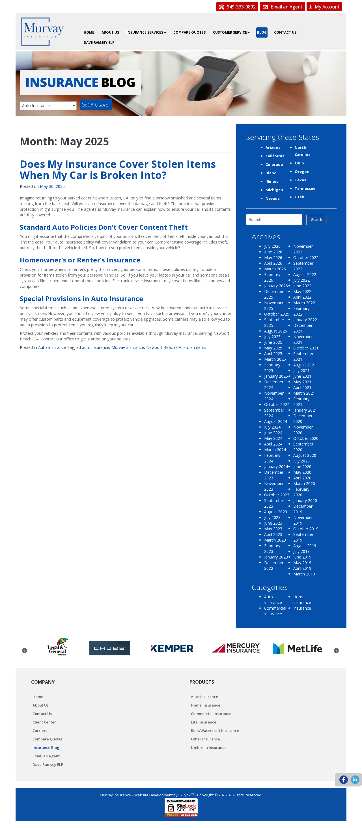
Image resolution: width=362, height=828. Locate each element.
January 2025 (276, 376)
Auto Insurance (52, 347)
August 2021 (304, 365)
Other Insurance (205, 739)
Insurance (302, 608)
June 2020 (302, 466)
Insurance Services (144, 32)
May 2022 (302, 291)
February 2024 (272, 458)
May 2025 (273, 348)
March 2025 (275, 359)
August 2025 (275, 331)
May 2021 (302, 381)
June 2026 (273, 252)
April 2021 (302, 387)
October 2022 (305, 257)
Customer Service (230, 32)
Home (89, 32)
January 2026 (276, 285)
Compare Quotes (189, 32)
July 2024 (272, 427)
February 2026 (272, 277)
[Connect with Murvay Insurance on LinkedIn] (355, 779)
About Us (110, 32)
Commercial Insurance (275, 610)
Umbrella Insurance (209, 747)
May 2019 (302, 562)
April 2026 (273, 263)
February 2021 (301, 401)
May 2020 (302, 472)
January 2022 (305, 319)
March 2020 (304, 483)
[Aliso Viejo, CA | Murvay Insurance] (42, 32)
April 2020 (302, 478)
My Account (326, 7)
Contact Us (285, 32)
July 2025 (272, 336)
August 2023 (275, 511)
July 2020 (301, 461)
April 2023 (273, 534)
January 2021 (305, 410)
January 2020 (305, 500)
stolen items (195, 347)
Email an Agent (286, 7)
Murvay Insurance (127, 347)
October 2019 (305, 528)
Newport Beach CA (163, 347)
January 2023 (276, 557)
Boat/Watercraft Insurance (215, 730)
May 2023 (273, 528)
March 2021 (304, 393)
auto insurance (95, 347)
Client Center (44, 722)
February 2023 (272, 548)
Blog (262, 32)
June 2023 (273, 523)
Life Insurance (203, 722)
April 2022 (302, 297)
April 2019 (302, 568)
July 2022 (301, 280)
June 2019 (302, 557)
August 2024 (275, 421)
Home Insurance (302, 599)
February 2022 (301, 311)
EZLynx (184, 794)
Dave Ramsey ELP (99, 42)
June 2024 (273, 432)
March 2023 (275, 540)
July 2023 (272, 517)
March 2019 (304, 574)
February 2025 (272, 367)
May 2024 (273, 438)
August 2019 (304, 545)
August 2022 (304, 274)
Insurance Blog (46, 747)
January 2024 (276, 466)
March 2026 (275, 268)
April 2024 (273, 444)
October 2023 (276, 494)
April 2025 (273, 353)
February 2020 (301, 491)
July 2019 (301, 551)
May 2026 (273, 257)
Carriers (40, 730)
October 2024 (276, 404)
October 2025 (276, 314)
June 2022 (302, 285)
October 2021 (305, 348)
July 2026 (272, 246)
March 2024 (275, 449)
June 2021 (302, 376)
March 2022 (304, 302)
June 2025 (273, 342)
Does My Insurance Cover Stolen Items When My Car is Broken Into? (118, 169)
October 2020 (305, 438)
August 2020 (304, 455)
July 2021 (301, 370)
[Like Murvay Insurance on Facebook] (343, 779)
